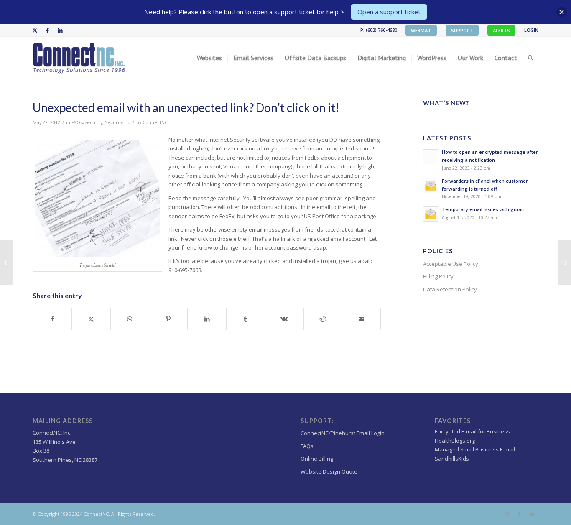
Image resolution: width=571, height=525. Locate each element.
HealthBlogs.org (455, 440)
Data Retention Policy (450, 289)
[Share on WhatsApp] (130, 319)
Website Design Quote (329, 471)
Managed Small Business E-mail (475, 449)
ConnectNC (155, 122)
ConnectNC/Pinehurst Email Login (343, 433)
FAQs (307, 446)
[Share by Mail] (361, 319)
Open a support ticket (389, 12)
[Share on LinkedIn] (207, 319)
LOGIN (531, 30)
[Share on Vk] (284, 319)
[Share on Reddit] (323, 319)
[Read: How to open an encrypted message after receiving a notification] (430, 156)
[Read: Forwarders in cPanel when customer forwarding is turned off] (430, 185)
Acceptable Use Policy (450, 264)
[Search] (531, 58)
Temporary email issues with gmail (483, 209)
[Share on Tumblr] (246, 319)
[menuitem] (421, 30)
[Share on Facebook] (52, 319)
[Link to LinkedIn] (60, 30)
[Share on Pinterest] (168, 319)
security (93, 122)
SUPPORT (462, 30)
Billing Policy (438, 276)
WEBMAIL (421, 30)
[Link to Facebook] (47, 30)
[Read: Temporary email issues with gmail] (430, 214)
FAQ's (77, 122)
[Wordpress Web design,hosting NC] (80, 58)
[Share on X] (91, 319)
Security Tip (117, 122)
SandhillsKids (452, 458)
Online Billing (317, 458)
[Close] (561, 12)
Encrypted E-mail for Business (472, 431)
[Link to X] (35, 30)
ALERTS (501, 30)
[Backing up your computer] (6, 262)
